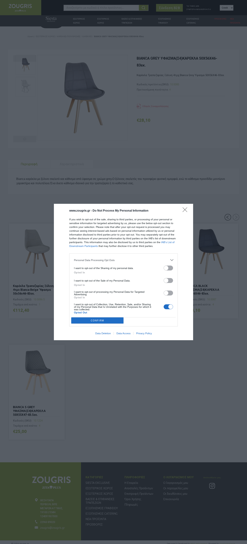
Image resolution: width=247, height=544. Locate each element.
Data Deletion (103, 333)
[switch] (168, 268)
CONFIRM (97, 320)
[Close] (186, 210)
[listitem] (123, 260)
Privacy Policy (144, 333)
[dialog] (123, 272)
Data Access (123, 333)
